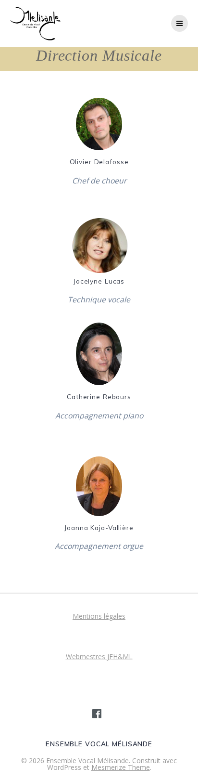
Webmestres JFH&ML (99, 656)
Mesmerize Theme (120, 767)
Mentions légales (99, 616)
